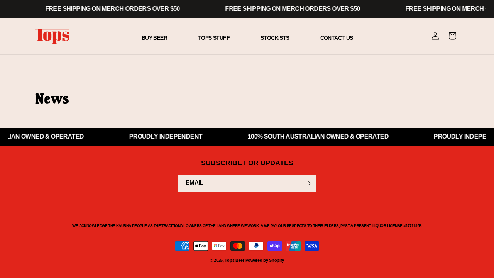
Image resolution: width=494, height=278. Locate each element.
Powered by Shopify (264, 260)
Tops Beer (234, 260)
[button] (452, 35)
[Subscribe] (307, 183)
